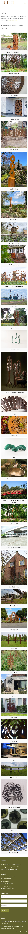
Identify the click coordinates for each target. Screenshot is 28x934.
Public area (4, 28)
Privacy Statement (16, 864)
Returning (3, 867)
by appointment (12, 20)
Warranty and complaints (13, 867)
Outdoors (20, 25)
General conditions (5, 864)
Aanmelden (4, 910)
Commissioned (7, 25)
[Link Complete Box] (14, 43)
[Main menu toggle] (25, 3)
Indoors (14, 25)
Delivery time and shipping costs (9, 869)
